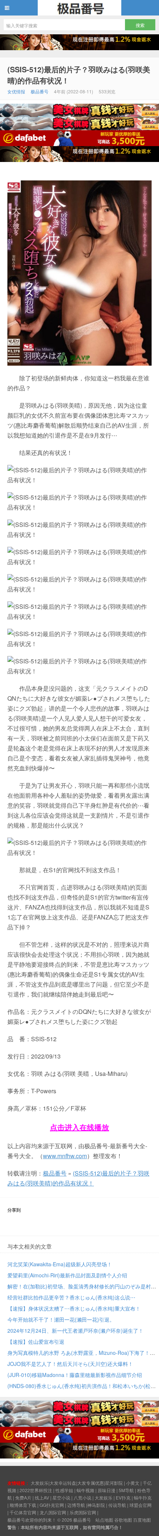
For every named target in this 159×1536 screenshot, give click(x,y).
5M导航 (126, 1490)
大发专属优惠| (91, 1483)
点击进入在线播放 (79, 1127)
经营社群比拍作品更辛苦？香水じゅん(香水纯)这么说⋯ (71, 1297)
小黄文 (132, 1483)
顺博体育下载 (23, 1505)
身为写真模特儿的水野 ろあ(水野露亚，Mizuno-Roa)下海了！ (78, 1352)
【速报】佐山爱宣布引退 (35, 1341)
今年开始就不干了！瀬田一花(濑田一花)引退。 (61, 1319)
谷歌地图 (123, 1519)
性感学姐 (64, 1490)
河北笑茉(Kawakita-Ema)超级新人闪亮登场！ (59, 1264)
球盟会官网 (140, 1505)
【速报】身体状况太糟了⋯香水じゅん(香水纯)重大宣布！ (74, 1308)
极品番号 (79, 7)
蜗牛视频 (85, 1490)
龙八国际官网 (53, 1512)
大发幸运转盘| (63, 1483)
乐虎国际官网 (83, 1512)
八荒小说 (82, 1497)
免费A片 (23, 1497)
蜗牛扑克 (143, 1497)
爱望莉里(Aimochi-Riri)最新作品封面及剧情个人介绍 (67, 1275)
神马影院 (96, 1505)
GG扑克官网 (52, 1505)
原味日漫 (106, 1490)
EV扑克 (123, 1497)
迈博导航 (76, 1505)
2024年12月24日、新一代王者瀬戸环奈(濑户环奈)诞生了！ (75, 1330)
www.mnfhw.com (65, 1156)
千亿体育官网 (23, 1512)
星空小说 (61, 1497)
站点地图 (104, 1519)
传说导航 (117, 1505)
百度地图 (142, 1519)
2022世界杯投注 (36, 1490)
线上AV (42, 1497)
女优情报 (16, 91)
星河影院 (114, 1483)
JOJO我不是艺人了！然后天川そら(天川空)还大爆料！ (70, 1363)
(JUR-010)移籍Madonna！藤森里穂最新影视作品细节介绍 (74, 1374)
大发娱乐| (40, 1483)
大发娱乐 (103, 1497)
